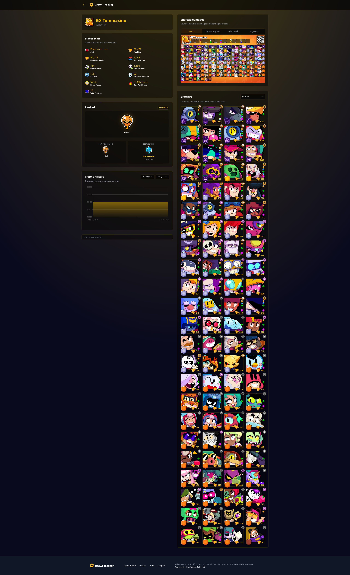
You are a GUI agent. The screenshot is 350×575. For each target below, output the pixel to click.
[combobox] (148, 176)
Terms (151, 565)
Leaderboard (130, 565)
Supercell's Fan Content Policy (188, 567)
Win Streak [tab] (233, 31)
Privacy (142, 565)
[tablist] (223, 31)
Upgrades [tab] (254, 31)
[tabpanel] (223, 59)
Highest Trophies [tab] (212, 31)
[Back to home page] (84, 5)
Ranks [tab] (191, 31)
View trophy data (93, 237)
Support (161, 565)
